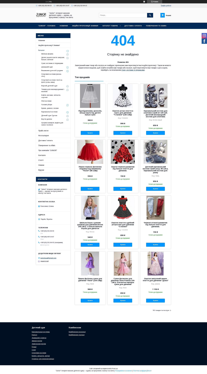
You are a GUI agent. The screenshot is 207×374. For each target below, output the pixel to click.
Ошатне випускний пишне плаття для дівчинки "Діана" (155, 279)
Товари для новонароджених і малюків (52, 90)
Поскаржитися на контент (123, 371)
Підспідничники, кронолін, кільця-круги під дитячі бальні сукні (90, 113)
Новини (41, 165)
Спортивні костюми (39, 353)
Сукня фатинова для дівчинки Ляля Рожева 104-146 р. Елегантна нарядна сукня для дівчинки (123, 281)
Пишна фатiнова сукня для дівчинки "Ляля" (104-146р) (90, 279)
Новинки (41, 40)
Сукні (34, 350)
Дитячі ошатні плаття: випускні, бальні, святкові (53, 58)
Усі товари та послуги (161, 310)
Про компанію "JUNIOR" (47, 150)
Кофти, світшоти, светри (41, 356)
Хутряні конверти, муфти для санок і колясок (52, 124)
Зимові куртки (37, 341)
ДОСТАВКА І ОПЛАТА (133, 26)
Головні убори (46, 104)
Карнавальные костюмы (41, 332)
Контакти (42, 155)
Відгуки (41, 170)
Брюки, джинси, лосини (50, 108)
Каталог (41, 50)
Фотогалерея (43, 136)
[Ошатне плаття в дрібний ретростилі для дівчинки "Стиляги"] (123, 208)
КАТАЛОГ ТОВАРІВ (110, 26)
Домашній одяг (47, 67)
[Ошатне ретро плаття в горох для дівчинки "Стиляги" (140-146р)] (123, 96)
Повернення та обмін (46, 145)
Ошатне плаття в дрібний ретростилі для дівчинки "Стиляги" (122, 224)
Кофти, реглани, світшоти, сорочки (51, 96)
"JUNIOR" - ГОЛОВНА (46, 26)
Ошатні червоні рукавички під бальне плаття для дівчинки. (122, 169)
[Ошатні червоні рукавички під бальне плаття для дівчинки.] (123, 152)
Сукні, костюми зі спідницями (133, 70)
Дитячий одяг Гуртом (49, 115)
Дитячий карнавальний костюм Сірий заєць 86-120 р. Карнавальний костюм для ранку (155, 170)
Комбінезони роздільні (77, 332)
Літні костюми (46, 101)
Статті (40, 160)
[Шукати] (150, 15)
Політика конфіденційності (142, 371)
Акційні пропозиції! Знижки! (49, 45)
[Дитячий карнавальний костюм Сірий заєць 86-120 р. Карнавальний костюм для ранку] (155, 152)
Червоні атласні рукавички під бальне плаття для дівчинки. (155, 224)
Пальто (34, 335)
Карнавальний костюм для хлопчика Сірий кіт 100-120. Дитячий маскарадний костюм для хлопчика (155, 114)
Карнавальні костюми (49, 112)
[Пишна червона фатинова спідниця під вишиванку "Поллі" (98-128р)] (90, 152)
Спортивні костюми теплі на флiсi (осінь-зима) (51, 81)
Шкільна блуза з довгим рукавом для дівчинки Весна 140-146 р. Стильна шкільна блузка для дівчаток (90, 225)
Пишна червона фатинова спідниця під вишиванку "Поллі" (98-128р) (90, 169)
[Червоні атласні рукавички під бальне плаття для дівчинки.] (155, 208)
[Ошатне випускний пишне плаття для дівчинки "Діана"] (155, 263)
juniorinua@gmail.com (48, 258)
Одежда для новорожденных (43, 359)
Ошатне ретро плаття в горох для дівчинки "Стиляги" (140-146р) (122, 113)
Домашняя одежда (39, 338)
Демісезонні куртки (39, 344)
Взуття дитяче (46, 119)
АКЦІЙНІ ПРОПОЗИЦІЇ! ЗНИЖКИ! (85, 26)
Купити (90, 133)
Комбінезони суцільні (76, 335)
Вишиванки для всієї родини (52, 70)
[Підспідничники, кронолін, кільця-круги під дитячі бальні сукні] (90, 96)
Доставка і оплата (45, 140)
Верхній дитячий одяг (49, 86)
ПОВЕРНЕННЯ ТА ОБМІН (156, 26)
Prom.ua (115, 368)
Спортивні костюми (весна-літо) (51, 75)
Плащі (34, 347)
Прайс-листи (43, 131)
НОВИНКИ (64, 26)
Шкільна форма (47, 54)
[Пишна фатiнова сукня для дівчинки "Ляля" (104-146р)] (90, 263)
